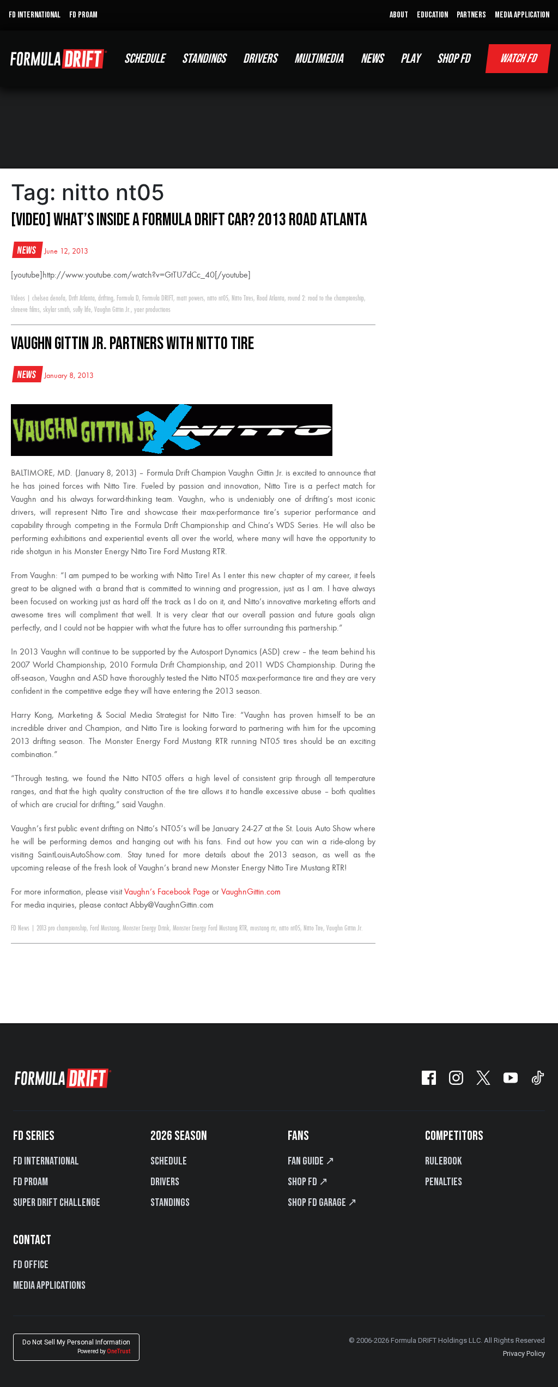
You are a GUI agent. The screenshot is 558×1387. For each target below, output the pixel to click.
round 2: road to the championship (326, 298)
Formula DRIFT (157, 298)
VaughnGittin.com (251, 892)
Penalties (443, 1181)
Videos (18, 298)
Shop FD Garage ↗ (322, 1202)
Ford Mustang (104, 928)
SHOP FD (453, 59)
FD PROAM (83, 15)
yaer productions (152, 310)
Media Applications (49, 1285)
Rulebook (443, 1161)
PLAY (410, 59)
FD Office (30, 1264)
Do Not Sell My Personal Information (76, 1346)
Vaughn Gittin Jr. (112, 310)
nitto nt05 (217, 298)
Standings (170, 1202)
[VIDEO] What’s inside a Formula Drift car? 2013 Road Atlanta (189, 220)
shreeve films (25, 310)
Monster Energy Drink (146, 928)
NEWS (372, 59)
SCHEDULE (144, 59)
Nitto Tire (313, 928)
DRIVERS (260, 59)
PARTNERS (471, 15)
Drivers (164, 1181)
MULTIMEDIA (318, 59)
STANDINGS (204, 59)
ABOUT (399, 15)
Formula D (128, 298)
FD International (46, 1161)
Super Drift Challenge (56, 1202)
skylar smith (56, 310)
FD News (20, 928)
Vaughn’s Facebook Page (167, 892)
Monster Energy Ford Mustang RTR (210, 928)
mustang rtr (263, 928)
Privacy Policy (524, 1353)
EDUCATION (432, 15)
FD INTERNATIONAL (34, 15)
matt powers (190, 298)
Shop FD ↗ (308, 1181)
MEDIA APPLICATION (522, 15)
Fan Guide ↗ (311, 1161)
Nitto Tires (242, 298)
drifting (105, 298)
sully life (82, 310)
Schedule (168, 1161)
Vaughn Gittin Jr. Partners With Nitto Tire (132, 344)
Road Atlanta (270, 298)
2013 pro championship (62, 928)
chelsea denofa (48, 298)
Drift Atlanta (82, 298)
